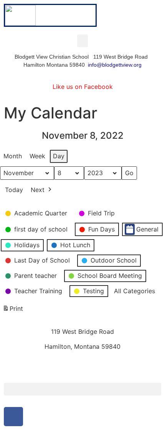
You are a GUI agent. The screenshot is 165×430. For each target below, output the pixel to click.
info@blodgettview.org (115, 65)
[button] (82, 40)
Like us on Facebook (83, 86)
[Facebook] (13, 416)
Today (14, 190)
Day (58, 156)
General (147, 229)
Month (12, 156)
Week (37, 156)
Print (12, 311)
